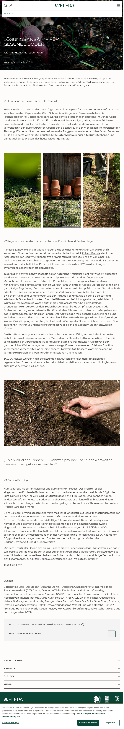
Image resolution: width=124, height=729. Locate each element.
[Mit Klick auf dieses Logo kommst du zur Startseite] (64, 5)
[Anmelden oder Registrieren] (11, 5)
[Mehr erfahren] (97, 699)
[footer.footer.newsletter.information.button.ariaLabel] (83, 624)
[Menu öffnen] (118, 5)
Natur (10, 13)
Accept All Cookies (88, 723)
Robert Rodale (91, 253)
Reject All (110, 723)
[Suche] (5, 5)
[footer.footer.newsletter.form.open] (112, 634)
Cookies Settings (10, 722)
